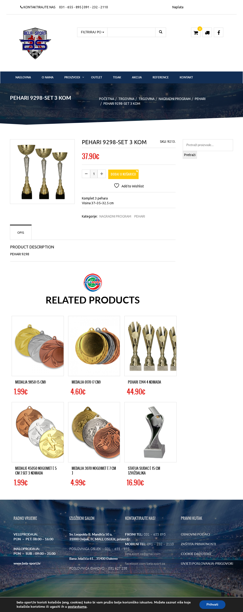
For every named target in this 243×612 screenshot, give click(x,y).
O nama (47, 77)
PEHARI (200, 99)
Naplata (177, 7)
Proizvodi (72, 77)
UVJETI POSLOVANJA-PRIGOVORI (207, 563)
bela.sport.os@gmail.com (142, 554)
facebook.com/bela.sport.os (145, 563)
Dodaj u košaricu (123, 174)
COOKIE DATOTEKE (196, 554)
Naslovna (23, 77)
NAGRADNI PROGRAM (175, 99)
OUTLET (96, 77)
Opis (20, 232)
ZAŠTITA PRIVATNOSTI (198, 544)
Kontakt (186, 77)
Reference (161, 77)
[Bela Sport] (35, 43)
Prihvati (212, 604)
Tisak (117, 77)
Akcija (137, 77)
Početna (106, 99)
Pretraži (190, 155)
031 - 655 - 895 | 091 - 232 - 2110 (83, 7)
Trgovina (126, 99)
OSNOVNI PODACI (195, 534)
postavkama (77, 607)
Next (81, 175)
